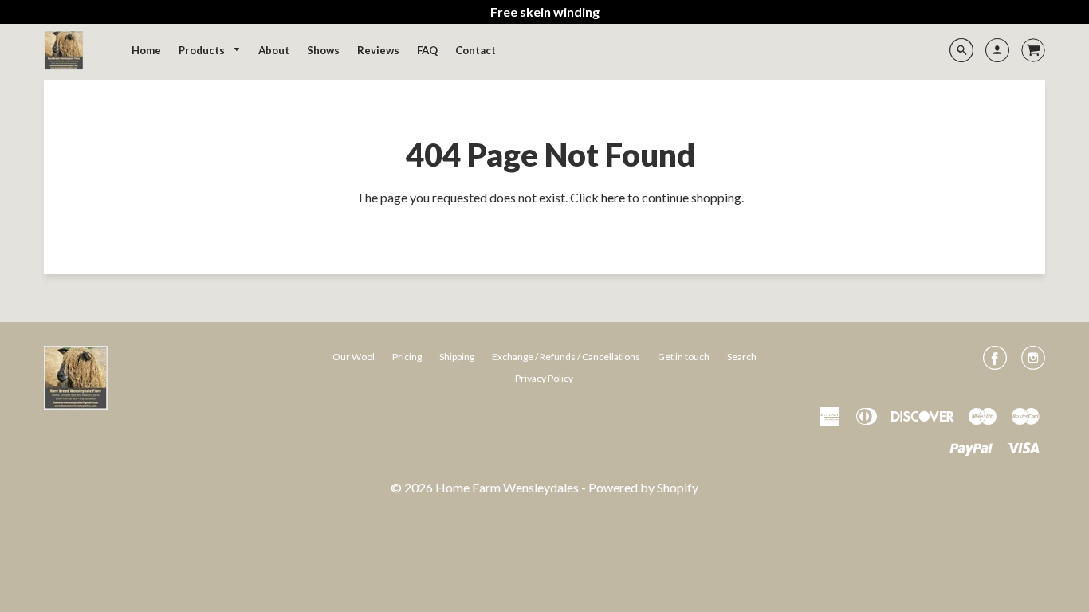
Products (203, 50)
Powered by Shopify (643, 487)
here (613, 197)
